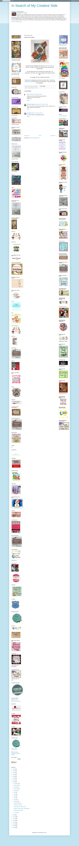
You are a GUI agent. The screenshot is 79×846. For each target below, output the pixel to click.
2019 (14, 781)
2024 (14, 772)
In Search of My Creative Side (34, 6)
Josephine (29, 113)
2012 (14, 825)
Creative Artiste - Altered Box (20, 806)
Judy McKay (21, 11)
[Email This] (40, 86)
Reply (28, 100)
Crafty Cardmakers (48, 65)
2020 (14, 780)
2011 (14, 827)
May (15, 796)
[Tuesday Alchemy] (63, 404)
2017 (14, 816)
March (15, 799)
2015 (14, 820)
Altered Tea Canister (18, 804)
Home (40, 135)
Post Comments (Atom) (34, 137)
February (16, 801)
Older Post (53, 135)
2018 (14, 814)
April (15, 797)
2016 (14, 818)
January (15, 812)
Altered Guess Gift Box (18, 810)
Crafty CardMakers (31, 87)
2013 (14, 823)
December (16, 783)
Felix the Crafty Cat (31, 104)
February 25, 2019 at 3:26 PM (42, 104)
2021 (14, 778)
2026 (14, 769)
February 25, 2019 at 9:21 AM (36, 94)
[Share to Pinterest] (44, 86)
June (15, 794)
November (16, 785)
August (15, 790)
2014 (14, 822)
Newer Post (26, 135)
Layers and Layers (17, 803)
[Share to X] (42, 86)
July (15, 792)
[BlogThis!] (41, 86)
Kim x (28, 94)
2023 (14, 774)
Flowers (36, 87)
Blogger (45, 832)
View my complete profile (16, 21)
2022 (14, 776)
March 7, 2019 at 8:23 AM (37, 113)
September (16, 788)
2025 (14, 770)
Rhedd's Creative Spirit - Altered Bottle (21, 808)
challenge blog (27, 81)
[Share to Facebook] (43, 86)
